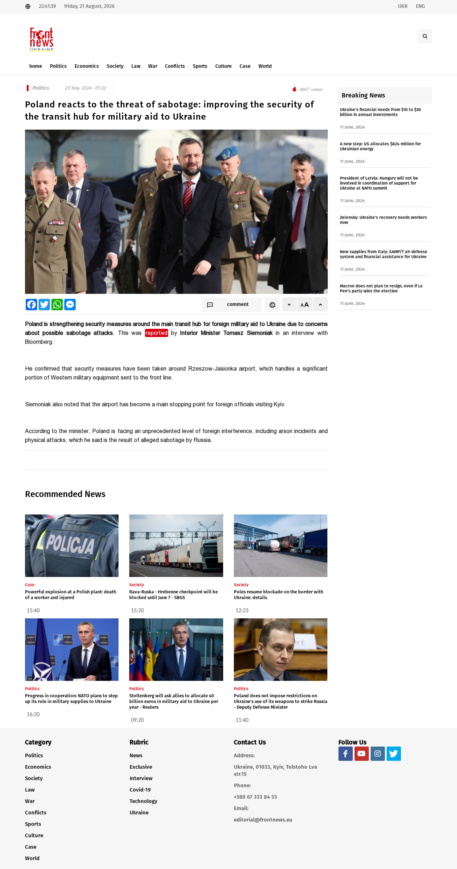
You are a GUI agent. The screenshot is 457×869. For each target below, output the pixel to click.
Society (34, 778)
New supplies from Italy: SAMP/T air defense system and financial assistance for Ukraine (383, 254)
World (32, 858)
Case (30, 847)
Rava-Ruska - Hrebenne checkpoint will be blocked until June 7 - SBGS (173, 594)
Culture (34, 835)
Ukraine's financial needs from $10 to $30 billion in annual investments (380, 112)
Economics (38, 767)
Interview (141, 778)
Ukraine (139, 812)
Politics (34, 755)
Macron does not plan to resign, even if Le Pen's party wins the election (381, 288)
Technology (143, 801)
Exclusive (141, 767)
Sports (33, 824)
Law (30, 790)
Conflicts (35, 812)
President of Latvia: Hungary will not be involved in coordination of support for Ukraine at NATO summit (379, 183)
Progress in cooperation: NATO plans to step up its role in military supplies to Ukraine (71, 698)
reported (156, 333)
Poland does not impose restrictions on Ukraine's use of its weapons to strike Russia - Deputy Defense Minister (280, 701)
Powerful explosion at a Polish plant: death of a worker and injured (70, 594)
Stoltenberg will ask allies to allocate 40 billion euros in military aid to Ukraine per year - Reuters (173, 701)
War (30, 801)
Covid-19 (140, 790)
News (136, 755)
